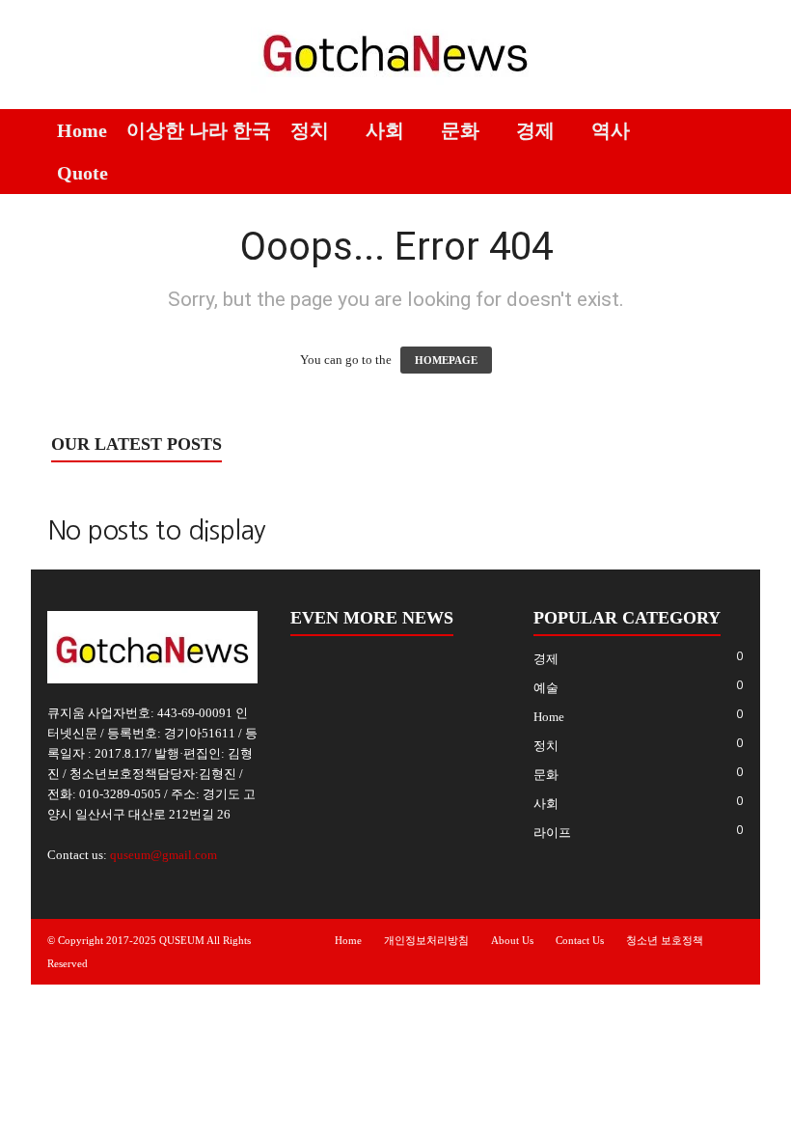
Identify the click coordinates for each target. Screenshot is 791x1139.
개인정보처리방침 (426, 940)
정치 (309, 130)
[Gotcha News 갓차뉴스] (395, 49)
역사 (610, 130)
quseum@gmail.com (163, 854)
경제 (535, 130)
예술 (546, 688)
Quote (82, 172)
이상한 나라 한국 (198, 130)
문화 (460, 130)
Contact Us (580, 940)
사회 (385, 130)
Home (82, 130)
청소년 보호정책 (664, 940)
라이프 (552, 832)
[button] (731, 151)
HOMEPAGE (446, 360)
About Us (512, 940)
